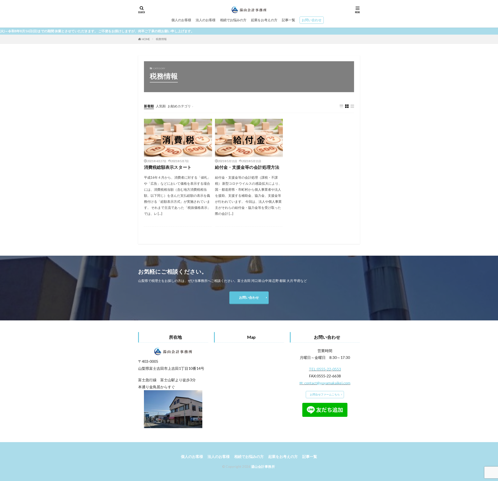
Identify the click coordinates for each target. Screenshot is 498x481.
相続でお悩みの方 (233, 20)
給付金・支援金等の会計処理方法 (247, 167)
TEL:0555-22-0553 (325, 369)
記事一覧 (288, 20)
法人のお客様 (206, 20)
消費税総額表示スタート (168, 167)
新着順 (149, 106)
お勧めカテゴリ (179, 106)
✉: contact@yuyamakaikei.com (324, 383)
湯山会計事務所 (263, 466)
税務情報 (161, 39)
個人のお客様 (181, 20)
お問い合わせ (312, 20)
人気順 (161, 106)
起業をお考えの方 (264, 20)
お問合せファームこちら (325, 394)
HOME (146, 39)
